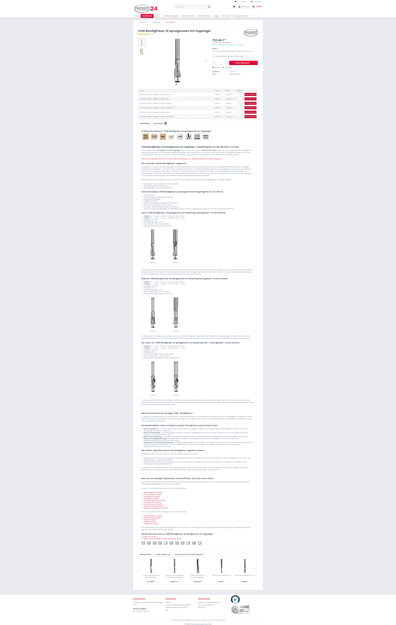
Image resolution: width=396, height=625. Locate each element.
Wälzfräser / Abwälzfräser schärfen (156, 508)
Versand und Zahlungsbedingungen (178, 605)
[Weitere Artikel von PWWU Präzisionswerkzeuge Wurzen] (251, 32)
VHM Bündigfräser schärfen (153, 492)
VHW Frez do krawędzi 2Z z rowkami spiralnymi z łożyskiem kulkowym (197, 159)
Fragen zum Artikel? (150, 537)
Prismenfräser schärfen (152, 496)
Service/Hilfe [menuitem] (257, 2)
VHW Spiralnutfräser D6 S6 (221, 575)
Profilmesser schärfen (151, 524)
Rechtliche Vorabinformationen (209, 602)
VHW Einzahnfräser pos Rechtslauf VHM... (151, 576)
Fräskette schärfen (150, 522)
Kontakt (168, 602)
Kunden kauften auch (163, 554)
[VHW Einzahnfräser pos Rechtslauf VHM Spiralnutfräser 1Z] (151, 566)
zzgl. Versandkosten (224, 42)
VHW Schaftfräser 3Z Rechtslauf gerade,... (198, 576)
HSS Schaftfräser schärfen (153, 494)
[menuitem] (193, 7)
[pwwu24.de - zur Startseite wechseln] (145, 9)
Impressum (202, 607)
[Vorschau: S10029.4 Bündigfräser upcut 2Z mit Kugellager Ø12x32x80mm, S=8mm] (141, 42)
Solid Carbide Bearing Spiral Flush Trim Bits (157, 159)
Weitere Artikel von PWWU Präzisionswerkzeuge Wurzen (162, 539)
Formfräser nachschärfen (152, 502)
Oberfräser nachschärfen (152, 518)
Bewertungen (160, 123)
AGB (167, 610)
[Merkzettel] (234, 7)
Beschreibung (144, 123)
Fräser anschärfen (150, 520)
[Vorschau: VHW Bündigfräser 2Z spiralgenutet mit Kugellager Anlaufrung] (141, 51)
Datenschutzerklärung (205, 605)
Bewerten (228, 67)
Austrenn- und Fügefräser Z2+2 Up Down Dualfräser (174, 576)
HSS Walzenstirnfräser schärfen (155, 500)
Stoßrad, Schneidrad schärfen (154, 506)
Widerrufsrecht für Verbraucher (177, 607)
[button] (143, 543)
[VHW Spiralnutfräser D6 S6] (221, 566)
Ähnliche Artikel (145, 554)
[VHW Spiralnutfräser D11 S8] (245, 566)
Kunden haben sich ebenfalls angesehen (189, 554)
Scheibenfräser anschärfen (153, 504)
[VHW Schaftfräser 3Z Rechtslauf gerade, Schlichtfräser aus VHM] (198, 566)
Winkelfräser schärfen (151, 498)
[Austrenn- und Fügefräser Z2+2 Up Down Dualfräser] (174, 566)
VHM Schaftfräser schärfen (153, 516)
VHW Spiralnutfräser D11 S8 (245, 575)
